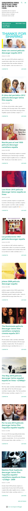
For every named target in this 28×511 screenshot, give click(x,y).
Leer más (23, 69)
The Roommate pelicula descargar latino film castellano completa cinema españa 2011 (12, 330)
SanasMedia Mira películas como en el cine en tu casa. (10, 5)
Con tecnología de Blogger (15, 507)
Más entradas (22, 501)
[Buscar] (22, 3)
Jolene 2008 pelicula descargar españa (11, 282)
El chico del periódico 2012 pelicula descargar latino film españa (13, 97)
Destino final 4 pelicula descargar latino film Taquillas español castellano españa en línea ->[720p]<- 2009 (13, 475)
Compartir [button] (5, 69)
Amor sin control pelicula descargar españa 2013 (13, 51)
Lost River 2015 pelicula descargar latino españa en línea (14, 191)
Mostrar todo (20, 23)
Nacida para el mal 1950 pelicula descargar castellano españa (12, 144)
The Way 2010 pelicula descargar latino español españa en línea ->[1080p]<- (14, 378)
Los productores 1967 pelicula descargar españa (13, 237)
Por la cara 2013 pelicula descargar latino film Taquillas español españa (13, 425)
